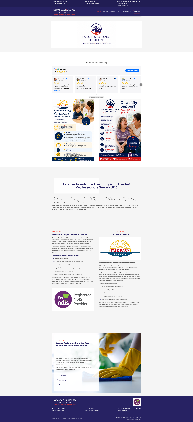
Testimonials (127, 11)
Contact (137, 11)
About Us (105, 11)
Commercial (63, 376)
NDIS (60, 384)
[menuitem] (53, 418)
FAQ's (120, 11)
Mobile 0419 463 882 (122, 3)
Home (99, 11)
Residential (62, 380)
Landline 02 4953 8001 (122, 5)
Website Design (130, 419)
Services (112, 11)
